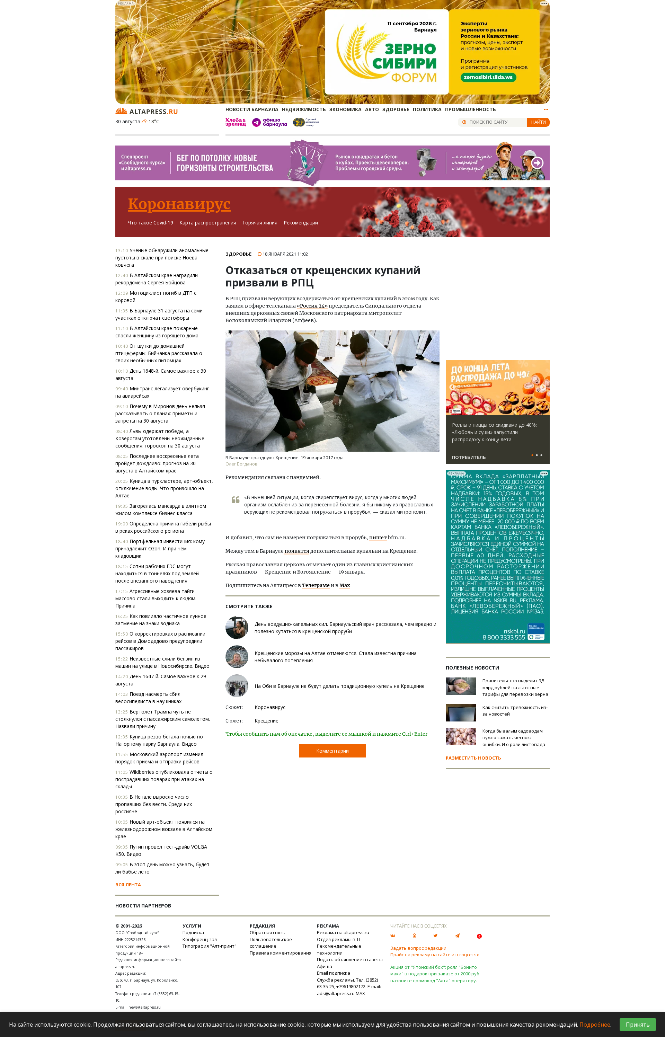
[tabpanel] (498, 415)
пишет (378, 537)
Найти (538, 122)
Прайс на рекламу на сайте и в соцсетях (434, 954)
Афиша (324, 966)
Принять (638, 1024)
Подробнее (594, 1024)
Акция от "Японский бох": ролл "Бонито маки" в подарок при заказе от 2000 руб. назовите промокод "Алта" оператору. (435, 974)
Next (543, 387)
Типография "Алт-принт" (210, 946)
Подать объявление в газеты (350, 959)
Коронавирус (179, 204)
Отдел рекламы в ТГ (339, 939)
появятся (296, 551)
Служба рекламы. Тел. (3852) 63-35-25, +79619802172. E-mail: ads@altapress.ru (349, 986)
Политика (427, 109)
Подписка (193, 932)
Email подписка (333, 973)
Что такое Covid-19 (150, 222)
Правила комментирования (280, 953)
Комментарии (332, 750)
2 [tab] (537, 455)
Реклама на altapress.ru (343, 932)
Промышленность (470, 109)
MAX (360, 993)
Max (344, 585)
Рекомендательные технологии (339, 949)
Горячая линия (259, 222)
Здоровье (395, 109)
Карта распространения (207, 222)
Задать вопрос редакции (418, 948)
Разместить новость (473, 758)
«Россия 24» (312, 306)
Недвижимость (304, 109)
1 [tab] (532, 455)
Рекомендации (301, 222)
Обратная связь (267, 932)
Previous (452, 387)
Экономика (345, 109)
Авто (372, 109)
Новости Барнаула (251, 109)
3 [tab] (541, 455)
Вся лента (128, 884)
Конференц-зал (200, 939)
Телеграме (316, 585)
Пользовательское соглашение (271, 942)
